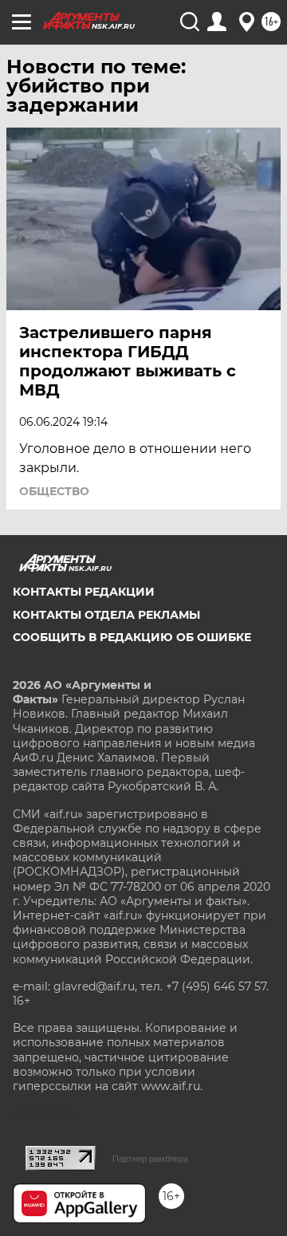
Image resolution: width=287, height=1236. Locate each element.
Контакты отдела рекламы (106, 615)
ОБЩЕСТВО (54, 491)
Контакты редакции (84, 592)
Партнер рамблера (150, 1158)
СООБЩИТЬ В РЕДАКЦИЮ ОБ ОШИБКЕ (132, 637)
